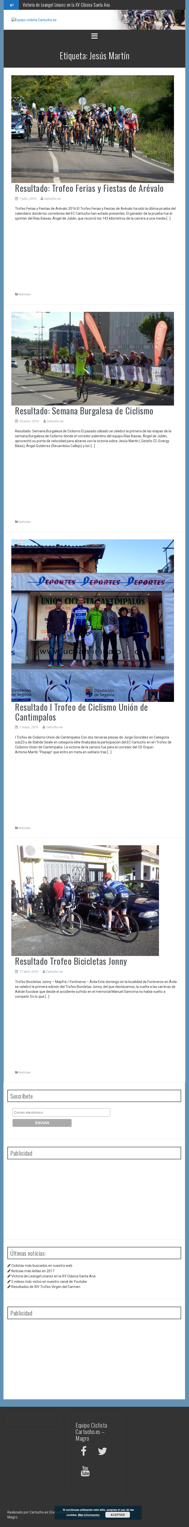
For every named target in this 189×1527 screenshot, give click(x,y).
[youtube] (86, 1472)
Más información (89, 1515)
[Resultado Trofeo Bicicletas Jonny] (85, 900)
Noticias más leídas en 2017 (32, 1271)
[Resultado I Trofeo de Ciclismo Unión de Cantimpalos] (92, 620)
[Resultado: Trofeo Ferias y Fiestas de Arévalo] (92, 129)
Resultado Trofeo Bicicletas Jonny (71, 960)
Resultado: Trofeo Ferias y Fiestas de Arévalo (89, 187)
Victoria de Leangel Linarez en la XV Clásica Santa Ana (53, 1276)
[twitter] (102, 1452)
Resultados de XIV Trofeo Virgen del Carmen (45, 1287)
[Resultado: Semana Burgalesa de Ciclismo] (92, 358)
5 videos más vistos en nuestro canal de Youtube (61, 4)
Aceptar (117, 1514)
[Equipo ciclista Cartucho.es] (34, 20)
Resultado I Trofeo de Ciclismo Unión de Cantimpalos (81, 711)
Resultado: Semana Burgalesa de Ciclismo (84, 410)
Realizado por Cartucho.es (27, 1512)
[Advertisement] (96, 257)
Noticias (25, 294)
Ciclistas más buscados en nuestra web (41, 1266)
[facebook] (84, 1452)
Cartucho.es (52, 198)
